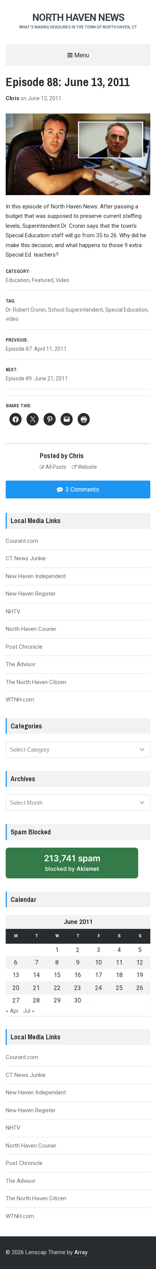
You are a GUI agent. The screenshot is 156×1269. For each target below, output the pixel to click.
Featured (42, 280)
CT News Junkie (26, 558)
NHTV (13, 611)
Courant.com (22, 541)
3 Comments (81, 489)
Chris (13, 98)
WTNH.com (20, 699)
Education (18, 280)
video (12, 319)
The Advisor (21, 664)
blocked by (72, 863)
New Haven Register (31, 593)
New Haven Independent (36, 576)
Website (86, 467)
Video (62, 280)
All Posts (55, 467)
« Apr (12, 1010)
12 (139, 962)
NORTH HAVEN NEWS (78, 17)
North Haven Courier (31, 629)
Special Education (126, 310)
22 (57, 988)
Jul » (28, 1010)
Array (80, 1252)
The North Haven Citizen (36, 682)
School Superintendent (75, 310)
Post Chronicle (24, 646)
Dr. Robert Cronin (26, 310)
